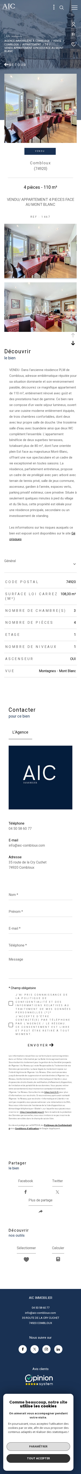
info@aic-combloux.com (27, 845)
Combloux (11, 44)
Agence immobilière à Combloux (27, 40)
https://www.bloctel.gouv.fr (32, 1112)
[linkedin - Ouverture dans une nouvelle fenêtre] (58, 1349)
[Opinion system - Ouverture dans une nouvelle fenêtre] (39, 1380)
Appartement (31, 44)
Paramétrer (38, 1446)
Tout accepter (38, 1458)
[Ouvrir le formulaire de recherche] (61, 7)
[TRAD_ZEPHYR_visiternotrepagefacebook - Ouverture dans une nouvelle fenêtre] (22, 1349)
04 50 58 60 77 (20, 829)
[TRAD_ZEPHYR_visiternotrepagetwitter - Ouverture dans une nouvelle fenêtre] (34, 1349)
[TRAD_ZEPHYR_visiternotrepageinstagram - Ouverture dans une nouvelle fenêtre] (46, 1349)
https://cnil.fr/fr (51, 1092)
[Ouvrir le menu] (74, 7)
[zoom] (40, 277)
